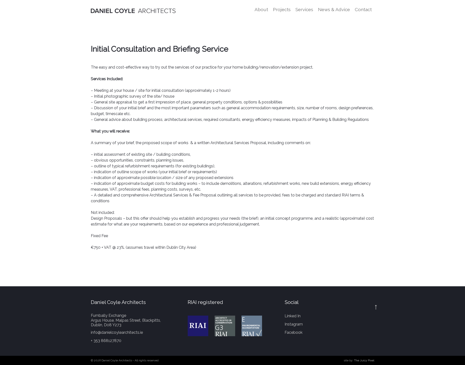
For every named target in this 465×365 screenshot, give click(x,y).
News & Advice (334, 9)
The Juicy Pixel (364, 360)
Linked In (293, 316)
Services (304, 9)
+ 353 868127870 (106, 340)
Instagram (294, 324)
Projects (282, 9)
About (261, 9)
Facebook (293, 332)
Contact (363, 9)
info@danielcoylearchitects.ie (117, 332)
